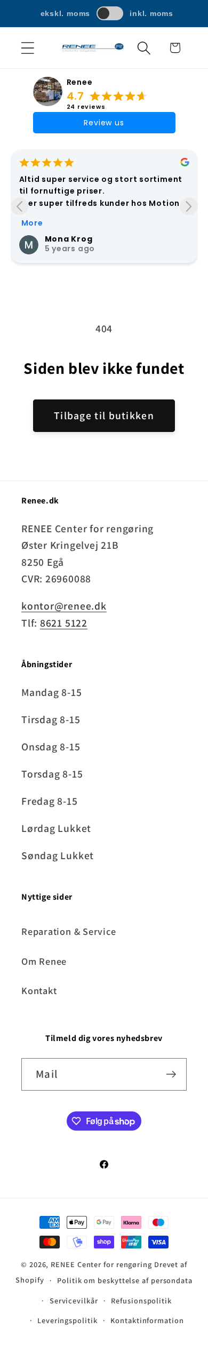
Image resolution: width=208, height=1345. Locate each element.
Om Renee (44, 961)
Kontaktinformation (146, 1320)
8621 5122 (63, 623)
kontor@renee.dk (64, 606)
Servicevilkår (74, 1300)
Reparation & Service (68, 931)
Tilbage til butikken (104, 415)
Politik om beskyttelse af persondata (125, 1280)
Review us (104, 122)
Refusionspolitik (141, 1300)
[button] (27, 48)
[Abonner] (171, 1074)
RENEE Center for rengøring (101, 1264)
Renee (80, 82)
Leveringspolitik (67, 1320)
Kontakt (39, 990)
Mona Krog (69, 239)
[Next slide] (188, 206)
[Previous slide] (19, 206)
